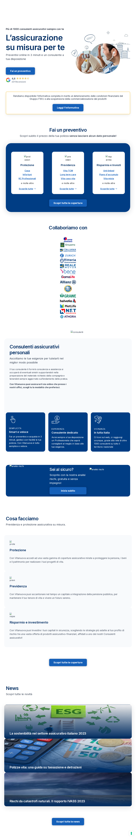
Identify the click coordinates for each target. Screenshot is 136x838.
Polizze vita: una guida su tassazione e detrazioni (46, 767)
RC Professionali (27, 178)
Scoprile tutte (26, 188)
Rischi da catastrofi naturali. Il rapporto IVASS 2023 (47, 801)
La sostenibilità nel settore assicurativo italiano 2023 (48, 733)
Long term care (68, 174)
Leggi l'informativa (68, 107)
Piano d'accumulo (108, 174)
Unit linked (108, 170)
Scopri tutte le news (68, 821)
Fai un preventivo (20, 71)
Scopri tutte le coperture (68, 203)
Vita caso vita (68, 178)
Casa (27, 170)
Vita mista (108, 178)
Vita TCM (68, 170)
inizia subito (68, 490)
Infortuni (27, 174)
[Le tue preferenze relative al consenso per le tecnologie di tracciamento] (131, 833)
